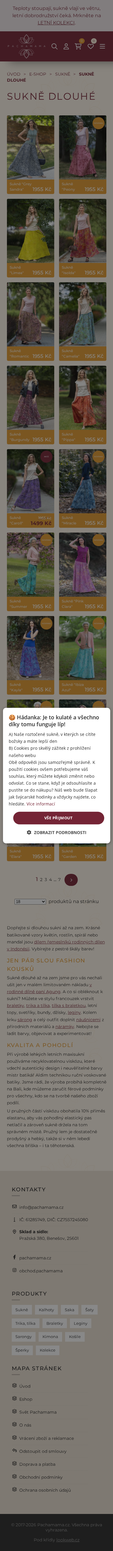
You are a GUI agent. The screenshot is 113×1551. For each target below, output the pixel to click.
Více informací (41, 804)
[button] (56, 832)
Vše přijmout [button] (58, 818)
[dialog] (56, 775)
